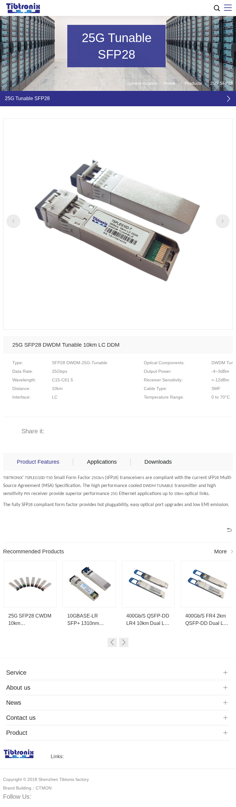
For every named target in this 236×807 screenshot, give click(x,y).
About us (18, 687)
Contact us (21, 717)
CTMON (44, 788)
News (13, 702)
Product (16, 732)
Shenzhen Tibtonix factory (63, 779)
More (220, 551)
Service (16, 672)
